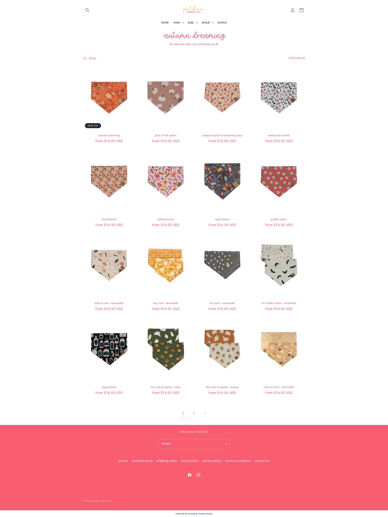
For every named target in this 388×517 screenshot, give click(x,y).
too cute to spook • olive (166, 387)
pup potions (109, 387)
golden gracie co (101, 501)
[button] (87, 10)
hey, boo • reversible (165, 303)
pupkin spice (279, 219)
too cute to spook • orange (222, 387)
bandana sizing (142, 460)
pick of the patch (165, 135)
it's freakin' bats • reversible (279, 303)
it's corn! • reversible (222, 303)
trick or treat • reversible (279, 387)
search (123, 460)
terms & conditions (238, 460)
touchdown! (109, 219)
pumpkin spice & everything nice (222, 135)
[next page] (204, 413)
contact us (262, 460)
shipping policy (167, 460)
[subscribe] (225, 443)
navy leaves (222, 219)
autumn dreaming (109, 135)
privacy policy (212, 460)
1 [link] (183, 413)
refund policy (190, 460)
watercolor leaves (279, 135)
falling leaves (165, 219)
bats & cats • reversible (109, 303)
